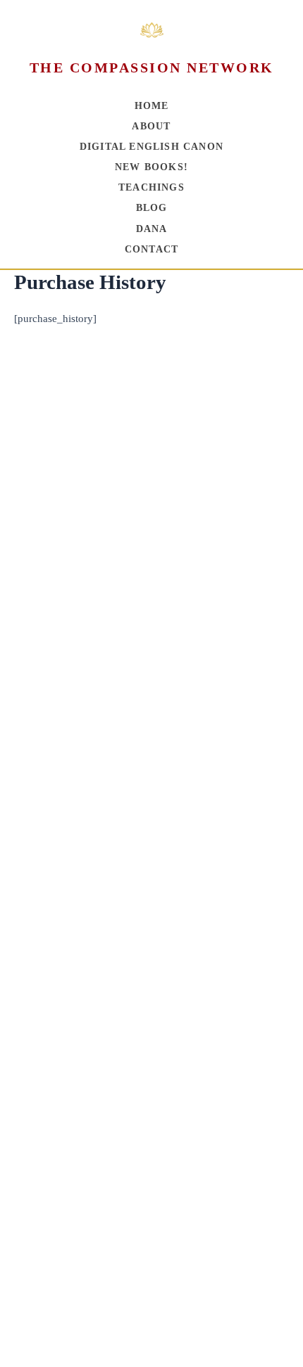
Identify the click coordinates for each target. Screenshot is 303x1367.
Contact (151, 249)
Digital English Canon (151, 146)
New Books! (151, 167)
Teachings (151, 187)
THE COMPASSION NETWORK (152, 67)
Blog (152, 208)
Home (152, 106)
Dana (152, 229)
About (151, 126)
